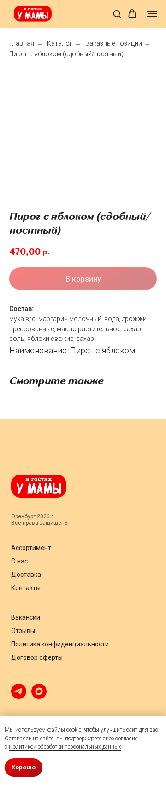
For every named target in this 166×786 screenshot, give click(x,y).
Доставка (26, 574)
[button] (117, 13)
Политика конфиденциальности (60, 644)
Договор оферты (37, 657)
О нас (19, 561)
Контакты (26, 588)
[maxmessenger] (39, 696)
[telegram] (18, 696)
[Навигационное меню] (152, 14)
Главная (21, 43)
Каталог (59, 43)
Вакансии (25, 617)
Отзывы (23, 631)
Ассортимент (31, 548)
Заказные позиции (113, 43)
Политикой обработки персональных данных (65, 747)
